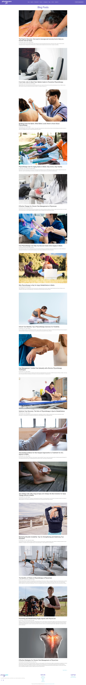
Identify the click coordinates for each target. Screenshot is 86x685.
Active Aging (30, 168)
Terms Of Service (73, 677)
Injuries (30, 42)
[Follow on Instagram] (3, 680)
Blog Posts (29, 540)
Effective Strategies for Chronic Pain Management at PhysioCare (38, 660)
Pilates (33, 579)
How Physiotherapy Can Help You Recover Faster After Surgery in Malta (40, 246)
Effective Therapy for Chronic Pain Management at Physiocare (38, 206)
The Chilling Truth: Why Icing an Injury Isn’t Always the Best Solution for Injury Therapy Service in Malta (42, 494)
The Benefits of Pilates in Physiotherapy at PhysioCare (35, 578)
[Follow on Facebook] (1, 680)
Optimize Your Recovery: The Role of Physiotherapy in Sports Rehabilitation (42, 411)
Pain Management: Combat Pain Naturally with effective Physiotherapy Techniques (40, 369)
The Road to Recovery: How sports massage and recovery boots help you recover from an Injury (41, 40)
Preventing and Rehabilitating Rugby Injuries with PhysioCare (37, 618)
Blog (43, 679)
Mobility (34, 83)
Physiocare (21, 42)
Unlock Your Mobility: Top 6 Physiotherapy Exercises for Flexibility (39, 327)
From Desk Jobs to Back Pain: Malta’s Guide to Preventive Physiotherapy (41, 82)
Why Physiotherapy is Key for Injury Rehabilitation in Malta (36, 285)
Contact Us (43, 681)
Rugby (33, 620)
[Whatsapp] (2, 682)
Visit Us (43, 680)
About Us (43, 676)
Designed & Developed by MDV (49, 683)
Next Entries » (65, 670)
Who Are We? (43, 677)
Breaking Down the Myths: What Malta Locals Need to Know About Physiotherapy (39, 124)
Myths (29, 126)
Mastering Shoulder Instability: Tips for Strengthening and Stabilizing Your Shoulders (41, 537)
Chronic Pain (30, 83)
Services (43, 678)
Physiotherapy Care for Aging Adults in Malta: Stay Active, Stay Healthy (40, 167)
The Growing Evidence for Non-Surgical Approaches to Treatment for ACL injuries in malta (41, 453)
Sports (32, 42)
